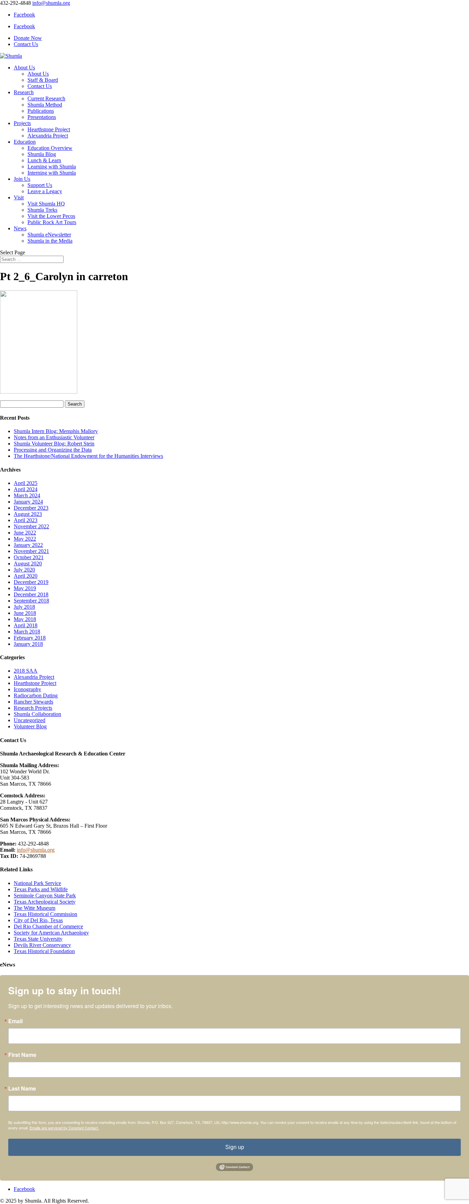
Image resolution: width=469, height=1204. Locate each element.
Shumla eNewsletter (49, 235)
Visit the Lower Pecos (51, 216)
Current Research (46, 98)
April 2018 (25, 625)
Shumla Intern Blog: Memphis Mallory (56, 431)
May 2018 (25, 619)
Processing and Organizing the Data (53, 450)
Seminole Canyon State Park (45, 895)
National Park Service (37, 883)
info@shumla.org (36, 850)
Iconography (27, 689)
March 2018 (27, 631)
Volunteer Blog (30, 726)
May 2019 (25, 588)
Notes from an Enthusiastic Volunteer (54, 437)
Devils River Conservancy (42, 945)
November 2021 (31, 551)
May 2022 (25, 539)
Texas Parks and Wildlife (41, 889)
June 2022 (25, 532)
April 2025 (25, 483)
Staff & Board (42, 80)
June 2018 (25, 613)
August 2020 (28, 563)
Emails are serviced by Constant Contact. (64, 1127)
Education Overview (49, 148)
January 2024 (28, 502)
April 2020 (25, 576)
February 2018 (30, 638)
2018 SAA (25, 671)
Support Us (39, 185)
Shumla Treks (42, 210)
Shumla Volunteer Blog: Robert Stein (54, 443)
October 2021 (29, 557)
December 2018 (31, 594)
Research (24, 92)
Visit (19, 197)
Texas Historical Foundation (44, 951)
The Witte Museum (34, 908)
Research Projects (33, 708)
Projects (22, 123)
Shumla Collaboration (37, 714)
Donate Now (28, 38)
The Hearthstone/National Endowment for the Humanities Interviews (88, 456)
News (20, 228)
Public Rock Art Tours (51, 222)
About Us (24, 67)
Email (15, 1021)
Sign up (234, 1147)
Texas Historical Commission (45, 914)
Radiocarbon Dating (36, 695)
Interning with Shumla (51, 173)
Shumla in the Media (49, 241)
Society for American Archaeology (51, 933)
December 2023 (31, 508)
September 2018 (31, 601)
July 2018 (24, 607)
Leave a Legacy (44, 191)
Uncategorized (29, 720)
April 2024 (25, 489)
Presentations (41, 117)
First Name (22, 1055)
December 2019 (31, 582)
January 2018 (28, 644)
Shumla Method (44, 105)
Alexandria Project (47, 136)
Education (25, 142)
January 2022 (28, 545)
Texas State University (38, 939)
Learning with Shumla (51, 166)
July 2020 (24, 570)
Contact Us (26, 44)
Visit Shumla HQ (46, 204)
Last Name (22, 1088)
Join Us (22, 179)
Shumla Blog (41, 154)
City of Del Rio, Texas (38, 920)
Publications (40, 111)
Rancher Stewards (33, 702)
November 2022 (31, 526)
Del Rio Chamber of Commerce (48, 926)
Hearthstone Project (48, 129)
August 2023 (28, 514)
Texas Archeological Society (45, 902)
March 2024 (27, 495)
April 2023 (25, 520)
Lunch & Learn (44, 160)
